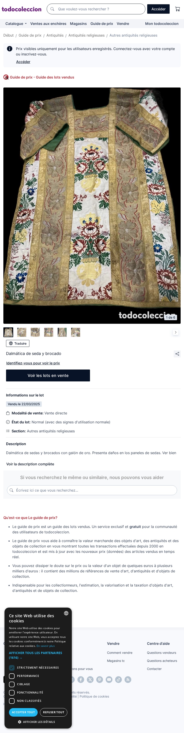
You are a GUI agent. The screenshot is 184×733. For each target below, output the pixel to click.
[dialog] (38, 668)
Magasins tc (116, 661)
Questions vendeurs (161, 652)
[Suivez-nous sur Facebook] (80, 679)
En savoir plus (46, 646)
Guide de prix (101, 23)
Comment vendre (119, 652)
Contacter (154, 669)
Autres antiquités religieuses (133, 35)
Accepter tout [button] (23, 712)
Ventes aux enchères (48, 23)
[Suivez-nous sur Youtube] (109, 679)
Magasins (78, 23)
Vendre (123, 23)
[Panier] (177, 9)
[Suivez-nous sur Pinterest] (99, 679)
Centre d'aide (158, 643)
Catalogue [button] (14, 23)
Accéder (23, 61)
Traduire (20, 343)
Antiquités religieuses (86, 35)
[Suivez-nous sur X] (90, 679)
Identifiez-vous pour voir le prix (33, 363)
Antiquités (55, 35)
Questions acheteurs (162, 661)
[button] (38, 655)
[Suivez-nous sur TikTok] (118, 679)
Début (8, 35)
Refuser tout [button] (53, 712)
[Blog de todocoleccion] (128, 679)
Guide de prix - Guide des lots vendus (42, 77)
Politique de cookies (94, 696)
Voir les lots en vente (48, 375)
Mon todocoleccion (162, 23)
